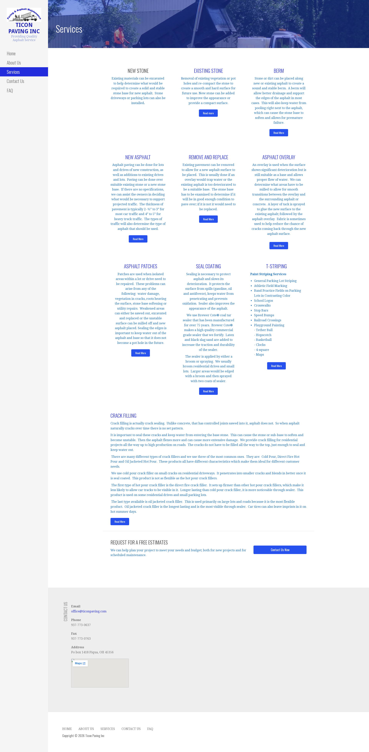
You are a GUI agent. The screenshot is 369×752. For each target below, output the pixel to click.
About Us (14, 62)
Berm (279, 70)
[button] (208, 113)
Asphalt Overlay (278, 157)
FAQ (10, 90)
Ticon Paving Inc (24, 28)
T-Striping (276, 266)
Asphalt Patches (140, 266)
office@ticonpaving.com (88, 611)
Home (11, 53)
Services (13, 71)
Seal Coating (208, 266)
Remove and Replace (208, 157)
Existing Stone (208, 70)
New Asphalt (138, 157)
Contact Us (15, 80)
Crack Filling (123, 415)
